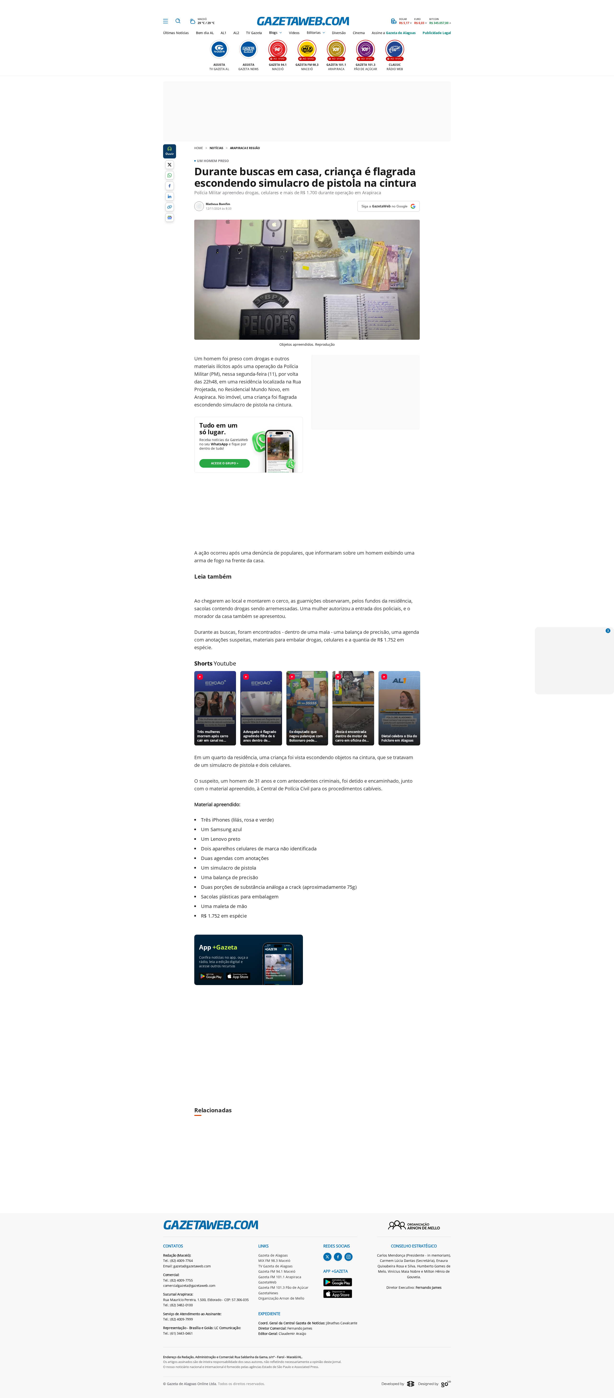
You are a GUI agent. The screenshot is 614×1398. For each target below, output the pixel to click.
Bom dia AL (205, 32)
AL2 (236, 32)
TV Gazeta (254, 32)
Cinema (359, 32)
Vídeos (294, 32)
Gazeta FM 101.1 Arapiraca (279, 1277)
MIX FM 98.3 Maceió (274, 1260)
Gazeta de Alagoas (273, 1255)
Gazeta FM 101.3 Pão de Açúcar (283, 1287)
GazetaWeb (267, 1282)
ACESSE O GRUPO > (224, 463)
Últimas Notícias (176, 32)
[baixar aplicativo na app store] (238, 976)
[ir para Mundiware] (398, 1383)
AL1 (223, 32)
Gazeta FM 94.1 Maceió (276, 1271)
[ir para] (340, 1283)
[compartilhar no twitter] (169, 164)
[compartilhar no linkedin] (169, 196)
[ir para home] (303, 21)
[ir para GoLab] (435, 1383)
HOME (198, 148)
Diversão (339, 32)
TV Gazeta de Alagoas (275, 1266)
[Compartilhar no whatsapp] (169, 175)
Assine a (393, 32)
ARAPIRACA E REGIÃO (245, 148)
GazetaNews (268, 1293)
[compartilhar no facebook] (169, 186)
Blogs (273, 32)
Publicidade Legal (437, 32)
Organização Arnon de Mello (281, 1298)
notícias (216, 148)
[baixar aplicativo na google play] (211, 976)
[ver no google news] (169, 217)
